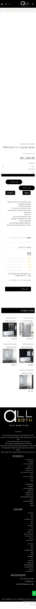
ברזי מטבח (30, 466)
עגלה (32, 521)
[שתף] (27, 603)
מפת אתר (30, 529)
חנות (32, 517)
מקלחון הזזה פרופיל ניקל (28, 370)
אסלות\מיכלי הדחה (28, 476)
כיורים (31, 474)
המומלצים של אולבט (13, 344)
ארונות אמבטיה (29, 459)
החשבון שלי (30, 525)
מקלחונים (22, 144)
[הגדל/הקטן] (34, 603)
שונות (31, 480)
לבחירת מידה (32, 163)
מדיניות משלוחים (28, 519)
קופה (32, 523)
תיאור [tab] (26, 192)
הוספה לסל (12, 182)
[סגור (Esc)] (24, 603)
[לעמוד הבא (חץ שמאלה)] (31, 605)
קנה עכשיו (25, 188)
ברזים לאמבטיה (29, 468)
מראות (31, 478)
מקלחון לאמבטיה (13, 318)
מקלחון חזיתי (23, 10)
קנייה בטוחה (30, 532)
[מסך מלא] (31, 603)
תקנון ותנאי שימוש (28, 534)
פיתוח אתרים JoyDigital (11, 599)
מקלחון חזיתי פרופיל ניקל (10, 10)
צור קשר (31, 538)
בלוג (32, 527)
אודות (31, 515)
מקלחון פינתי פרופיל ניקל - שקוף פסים (10, 344)
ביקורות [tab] (10, 192)
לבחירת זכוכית (31, 169)
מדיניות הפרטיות (29, 536)
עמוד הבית (32, 10)
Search (10, 4)
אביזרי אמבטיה (29, 470)
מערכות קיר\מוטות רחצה (27, 472)
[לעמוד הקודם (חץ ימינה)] (34, 605)
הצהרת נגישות (29, 540)
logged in (19, 280)
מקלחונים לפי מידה (28, 464)
